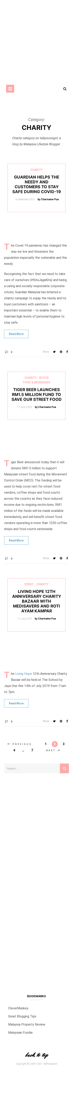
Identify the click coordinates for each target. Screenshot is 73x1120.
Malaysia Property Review (26, 1024)
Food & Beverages (36, 382)
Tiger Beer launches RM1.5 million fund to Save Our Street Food (37, 394)
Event (29, 584)
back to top (36, 1054)
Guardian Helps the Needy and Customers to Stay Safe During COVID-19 (36, 184)
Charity (36, 169)
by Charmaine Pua (48, 199)
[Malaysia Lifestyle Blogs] (36, 946)
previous (22, 744)
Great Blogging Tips (22, 1016)
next (51, 750)
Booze (44, 377)
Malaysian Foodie (20, 1032)
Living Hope (23, 674)
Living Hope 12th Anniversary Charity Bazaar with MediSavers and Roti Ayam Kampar (36, 601)
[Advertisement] (36, 879)
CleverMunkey (18, 1008)
